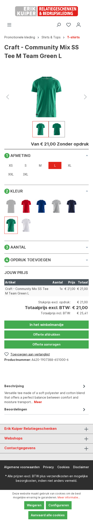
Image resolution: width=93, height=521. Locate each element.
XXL (11, 174)
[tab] (45, 393)
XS (11, 165)
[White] (26, 225)
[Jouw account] (78, 25)
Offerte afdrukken (46, 334)
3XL (25, 174)
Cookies (63, 467)
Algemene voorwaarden (22, 467)
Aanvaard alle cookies (48, 515)
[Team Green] (11, 225)
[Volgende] (85, 97)
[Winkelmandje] (86, 23)
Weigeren (34, 505)
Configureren (58, 505)
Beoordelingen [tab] (15, 409)
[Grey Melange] (56, 206)
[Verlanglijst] (69, 25)
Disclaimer (81, 467)
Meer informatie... (69, 497)
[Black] (11, 206)
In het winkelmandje (47, 324)
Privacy (48, 467)
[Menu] (9, 25)
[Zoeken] (59, 25)
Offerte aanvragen (46, 344)
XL (69, 165)
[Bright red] (26, 206)
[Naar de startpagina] (46, 11)
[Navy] (71, 206)
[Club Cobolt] (41, 206)
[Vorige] (7, 97)
